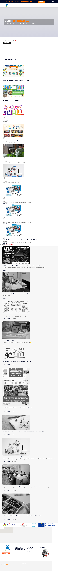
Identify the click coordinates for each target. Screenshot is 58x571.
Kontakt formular (43, 547)
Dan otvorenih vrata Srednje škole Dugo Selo (11, 140)
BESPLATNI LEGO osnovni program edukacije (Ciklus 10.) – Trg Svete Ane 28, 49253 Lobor (20, 219)
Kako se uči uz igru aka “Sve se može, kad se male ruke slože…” (16, 293)
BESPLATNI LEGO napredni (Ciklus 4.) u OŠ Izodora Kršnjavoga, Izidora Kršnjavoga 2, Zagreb (23, 456)
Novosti (17, 5)
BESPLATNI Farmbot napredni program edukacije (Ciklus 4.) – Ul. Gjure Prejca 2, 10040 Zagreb (21, 160)
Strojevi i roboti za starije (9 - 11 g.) (20, 549)
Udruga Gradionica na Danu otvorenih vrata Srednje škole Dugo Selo (17, 407)
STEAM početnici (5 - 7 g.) (18, 547)
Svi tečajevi (12, 5)
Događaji (21, 5)
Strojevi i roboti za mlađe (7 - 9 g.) (20, 548)
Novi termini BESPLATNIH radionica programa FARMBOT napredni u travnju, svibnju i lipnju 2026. (23, 431)
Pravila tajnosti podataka (31, 548)
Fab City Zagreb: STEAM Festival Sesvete (11, 100)
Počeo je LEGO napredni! (8, 340)
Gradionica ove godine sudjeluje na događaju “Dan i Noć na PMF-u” (17, 361)
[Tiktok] (30, 563)
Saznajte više (5, 123)
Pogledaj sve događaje (7, 42)
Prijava (53, 1)
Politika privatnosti (30, 547)
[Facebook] (27, 563)
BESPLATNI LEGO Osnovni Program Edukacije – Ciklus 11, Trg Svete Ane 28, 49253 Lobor (22, 515)
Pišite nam (31, 5)
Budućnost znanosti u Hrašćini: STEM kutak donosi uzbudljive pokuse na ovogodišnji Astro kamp (23, 265)
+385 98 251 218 (5, 564)
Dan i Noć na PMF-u (7, 120)
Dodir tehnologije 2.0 (39, 5)
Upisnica (28, 551)
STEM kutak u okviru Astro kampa (9, 59)
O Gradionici (26, 5)
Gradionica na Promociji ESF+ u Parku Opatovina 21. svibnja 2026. (16, 80)
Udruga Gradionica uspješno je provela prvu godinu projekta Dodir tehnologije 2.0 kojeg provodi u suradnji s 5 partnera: (28, 486)
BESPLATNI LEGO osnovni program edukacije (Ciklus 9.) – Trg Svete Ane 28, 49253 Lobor (20, 239)
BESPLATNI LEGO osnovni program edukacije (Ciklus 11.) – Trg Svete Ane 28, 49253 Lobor (20, 199)
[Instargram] (29, 563)
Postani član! (42, 1)
